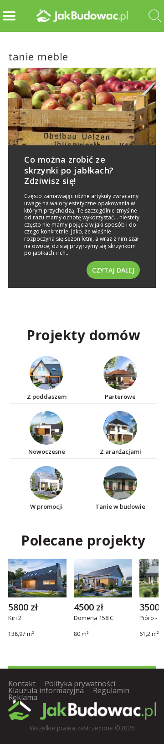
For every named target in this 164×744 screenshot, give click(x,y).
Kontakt (22, 684)
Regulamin (111, 690)
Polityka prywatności (80, 684)
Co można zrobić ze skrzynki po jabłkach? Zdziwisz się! (69, 170)
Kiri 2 (14, 618)
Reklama (22, 697)
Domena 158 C (93, 618)
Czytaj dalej (113, 270)
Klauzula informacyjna (46, 690)
